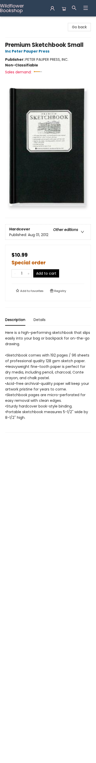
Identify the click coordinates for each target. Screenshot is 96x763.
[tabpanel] (48, 381)
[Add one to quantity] (28, 273)
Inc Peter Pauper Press (27, 51)
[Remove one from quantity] (15, 273)
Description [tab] (15, 319)
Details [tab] (40, 319)
